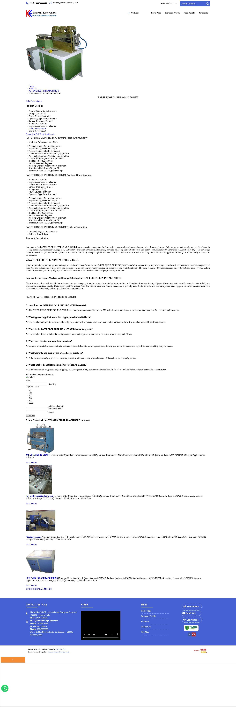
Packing (32, 151)
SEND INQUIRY (32, 589)
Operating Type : (170, 455)
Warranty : (64, 498)
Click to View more (37, 128)
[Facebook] (190, 636)
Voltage (32, 189)
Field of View (34, 163)
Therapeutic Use (36, 171)
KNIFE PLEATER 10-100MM (37, 455)
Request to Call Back (35, 134)
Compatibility (35, 158)
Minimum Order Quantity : (62, 455)
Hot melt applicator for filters (39, 496)
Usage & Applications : (191, 537)
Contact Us (203, 13)
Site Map (145, 632)
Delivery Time (35, 234)
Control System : (139, 455)
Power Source (35, 192)
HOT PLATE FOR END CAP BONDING (42, 578)
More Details (189, 13)
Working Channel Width (39, 166)
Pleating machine (33, 537)
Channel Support (36, 146)
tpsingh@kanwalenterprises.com (65, 3)
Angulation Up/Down (38, 148)
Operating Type (35, 194)
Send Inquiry (50, 134)
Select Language (167, 3)
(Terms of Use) (60, 649)
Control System (35, 184)
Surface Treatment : (111, 455)
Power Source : (86, 455)
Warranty (33, 179)
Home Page (156, 13)
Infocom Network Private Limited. (58, 652)
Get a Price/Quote (34, 101)
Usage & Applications (38, 182)
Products (135, 13)
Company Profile (172, 13)
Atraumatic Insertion (38, 156)
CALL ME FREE (45, 589)
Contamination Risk (37, 153)
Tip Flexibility (35, 161)
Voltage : (44, 498)
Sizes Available (35, 168)
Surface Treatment (37, 187)
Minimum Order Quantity (40, 142)
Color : (83, 498)
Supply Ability (35, 231)
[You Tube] (194, 636)
